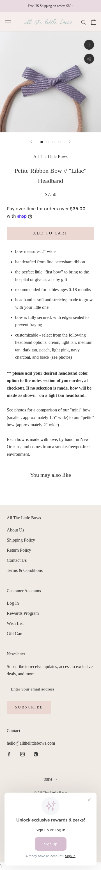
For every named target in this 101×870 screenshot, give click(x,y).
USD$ (47, 779)
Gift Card (15, 633)
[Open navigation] (8, 22)
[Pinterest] (36, 754)
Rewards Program (23, 613)
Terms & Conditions (25, 570)
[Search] (83, 21)
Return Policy (19, 550)
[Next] (70, 142)
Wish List (15, 623)
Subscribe (29, 707)
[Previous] (31, 142)
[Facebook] (9, 754)
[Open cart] (93, 22)
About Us (15, 530)
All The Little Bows (50, 156)
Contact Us (17, 560)
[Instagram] (22, 754)
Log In (13, 603)
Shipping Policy (21, 540)
